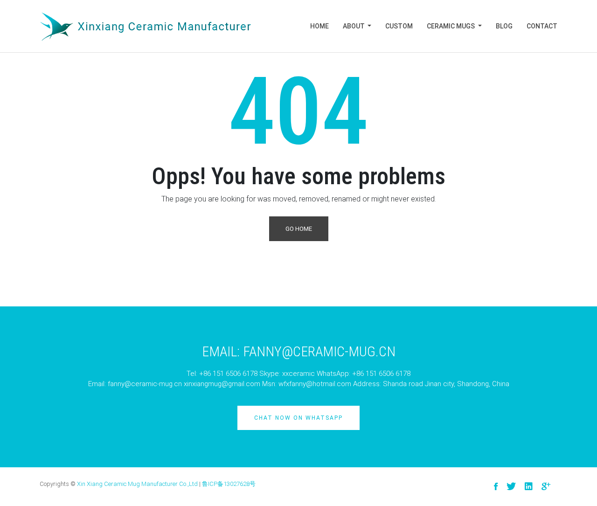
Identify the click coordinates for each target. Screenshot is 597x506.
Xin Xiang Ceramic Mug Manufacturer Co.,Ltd (137, 483)
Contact (542, 26)
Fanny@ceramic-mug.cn (319, 351)
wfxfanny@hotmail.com (314, 384)
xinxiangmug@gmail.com (222, 384)
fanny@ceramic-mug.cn (145, 384)
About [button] (354, 26)
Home (319, 26)
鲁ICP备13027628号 (229, 483)
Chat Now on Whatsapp (298, 418)
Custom (399, 26)
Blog (504, 26)
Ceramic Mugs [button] (451, 26)
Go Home (298, 228)
